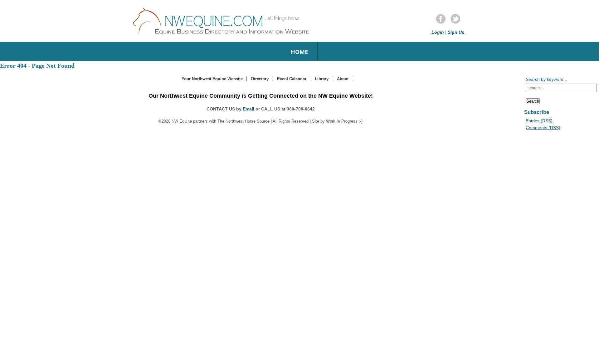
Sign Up (456, 32)
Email (248, 108)
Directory (260, 78)
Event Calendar (291, 78)
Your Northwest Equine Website (212, 78)
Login (437, 32)
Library (322, 78)
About (342, 78)
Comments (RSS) (543, 127)
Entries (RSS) (539, 121)
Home (299, 52)
